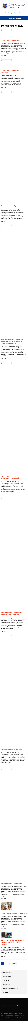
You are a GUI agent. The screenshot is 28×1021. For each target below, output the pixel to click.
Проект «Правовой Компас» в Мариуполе (14, 913)
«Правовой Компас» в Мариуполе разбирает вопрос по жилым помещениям (11, 614)
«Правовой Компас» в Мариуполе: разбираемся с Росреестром (11, 477)
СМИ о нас (5, 992)
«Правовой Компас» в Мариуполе (11, 749)
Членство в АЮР (7, 976)
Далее (14, 963)
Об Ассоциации (6, 972)
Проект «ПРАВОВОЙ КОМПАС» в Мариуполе (11, 71)
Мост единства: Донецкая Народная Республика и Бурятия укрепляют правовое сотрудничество (12, 341)
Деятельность (6, 980)
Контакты (3, 1005)
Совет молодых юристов (10, 988)
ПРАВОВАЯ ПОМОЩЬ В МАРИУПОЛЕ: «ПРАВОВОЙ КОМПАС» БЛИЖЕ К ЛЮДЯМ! (13, 942)
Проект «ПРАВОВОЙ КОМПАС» (10, 40)
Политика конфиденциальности (15, 1005)
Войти (3, 1007)
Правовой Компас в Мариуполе (10, 206)
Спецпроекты (6, 984)
